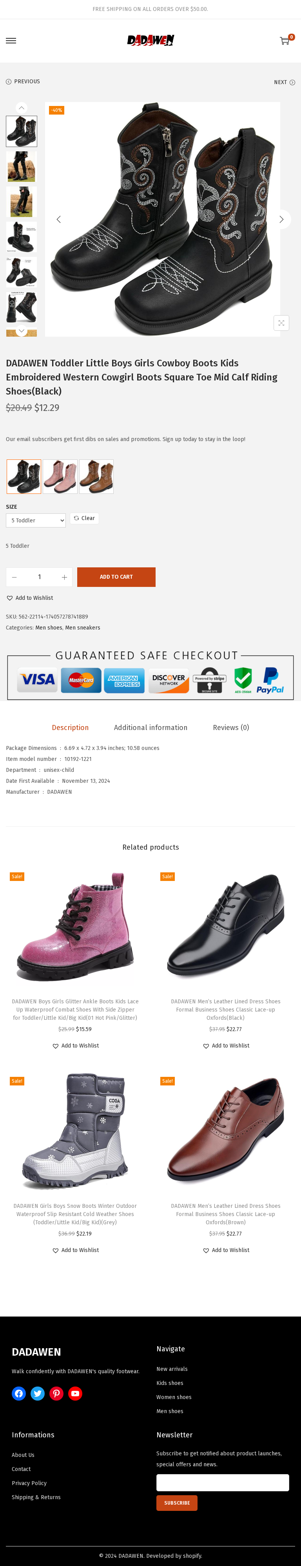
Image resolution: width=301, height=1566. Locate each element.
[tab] (70, 727)
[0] (284, 40)
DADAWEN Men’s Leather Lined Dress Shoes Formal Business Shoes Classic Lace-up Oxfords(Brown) (226, 1214)
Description (70, 727)
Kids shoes (169, 1383)
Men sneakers (82, 627)
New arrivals (172, 1369)
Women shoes (174, 1397)
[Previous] (59, 219)
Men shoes (48, 627)
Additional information (151, 727)
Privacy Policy (29, 1483)
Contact (21, 1469)
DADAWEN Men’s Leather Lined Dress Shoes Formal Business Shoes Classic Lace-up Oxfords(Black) (226, 1009)
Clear (88, 518)
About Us (23, 1455)
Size (11, 507)
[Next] (281, 219)
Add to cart (116, 577)
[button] (29, 598)
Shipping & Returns (36, 1497)
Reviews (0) (231, 727)
